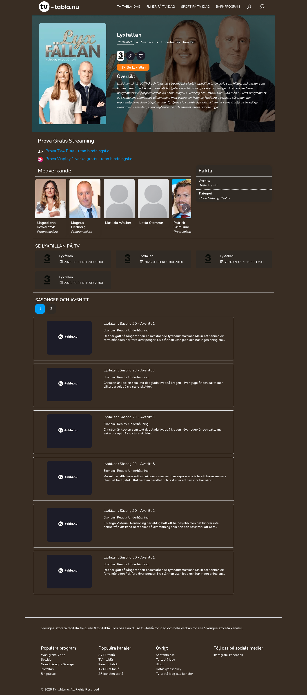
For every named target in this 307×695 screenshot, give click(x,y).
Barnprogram (228, 6)
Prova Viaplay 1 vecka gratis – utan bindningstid (89, 158)
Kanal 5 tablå (108, 664)
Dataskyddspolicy (168, 669)
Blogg (160, 664)
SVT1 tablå (106, 655)
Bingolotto (48, 674)
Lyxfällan (47, 669)
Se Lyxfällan (136, 67)
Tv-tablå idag (128, 6)
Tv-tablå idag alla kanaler (174, 674)
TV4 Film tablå (108, 669)
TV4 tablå (105, 659)
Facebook (236, 655)
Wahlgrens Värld (53, 655)
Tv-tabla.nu (61, 689)
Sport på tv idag (195, 6)
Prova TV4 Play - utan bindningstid (77, 151)
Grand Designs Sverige (57, 664)
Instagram (221, 655)
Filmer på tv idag (161, 6)
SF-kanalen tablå (110, 674)
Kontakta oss (165, 655)
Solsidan (47, 659)
